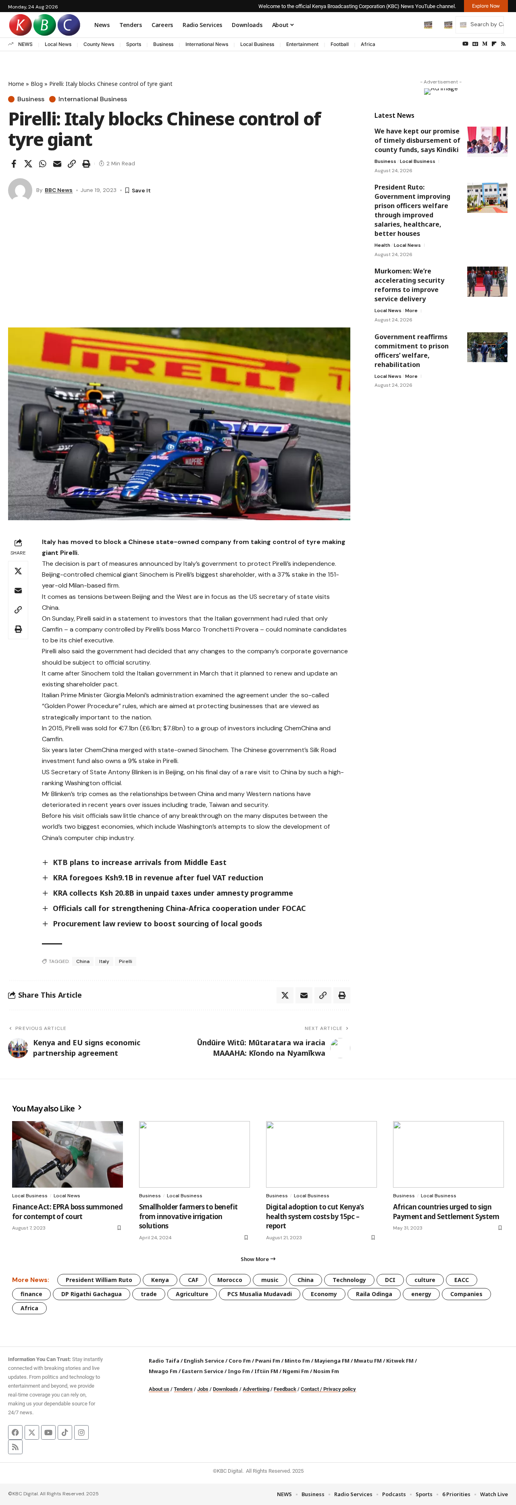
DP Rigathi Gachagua (91, 1294)
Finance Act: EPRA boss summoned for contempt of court (67, 1211)
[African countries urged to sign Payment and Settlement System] (448, 1154)
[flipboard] (494, 44)
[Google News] (475, 44)
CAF (193, 1280)
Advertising (256, 1389)
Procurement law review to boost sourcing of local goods (157, 923)
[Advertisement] (179, 267)
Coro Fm (240, 1360)
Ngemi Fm (296, 1371)
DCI (390, 1280)
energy (421, 1294)
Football (340, 44)
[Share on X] (28, 163)
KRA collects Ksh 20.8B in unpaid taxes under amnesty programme (174, 893)
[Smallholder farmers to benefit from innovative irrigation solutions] (194, 1154)
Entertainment (302, 44)
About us (159, 1389)
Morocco (229, 1280)
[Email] (57, 163)
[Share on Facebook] (13, 163)
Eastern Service (202, 1371)
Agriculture (192, 1294)
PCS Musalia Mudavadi (259, 1294)
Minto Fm (297, 1360)
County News (98, 44)
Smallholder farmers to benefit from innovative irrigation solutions (188, 1216)
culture (424, 1280)
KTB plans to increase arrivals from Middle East (140, 862)
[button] (411, 24)
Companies (466, 1294)
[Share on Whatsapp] (42, 163)
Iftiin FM (266, 1371)
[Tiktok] (65, 1432)
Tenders (183, 1389)
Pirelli (125, 961)
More (411, 310)
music (270, 1280)
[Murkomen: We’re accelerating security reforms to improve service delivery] (487, 282)
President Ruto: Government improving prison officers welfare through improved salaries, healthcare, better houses (412, 210)
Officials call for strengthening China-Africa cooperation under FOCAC (179, 908)
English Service (204, 1360)
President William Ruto (99, 1280)
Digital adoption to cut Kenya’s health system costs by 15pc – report (315, 1216)
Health (382, 245)
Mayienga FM (332, 1360)
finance (31, 1294)
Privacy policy (339, 1389)
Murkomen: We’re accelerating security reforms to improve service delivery (409, 285)
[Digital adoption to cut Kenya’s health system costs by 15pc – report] (321, 1154)
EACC (461, 1280)
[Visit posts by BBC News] (20, 190)
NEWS (25, 44)
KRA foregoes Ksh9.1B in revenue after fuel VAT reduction (158, 877)
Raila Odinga (374, 1294)
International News (206, 44)
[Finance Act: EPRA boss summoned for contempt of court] (67, 1154)
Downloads (225, 1389)
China (82, 961)
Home (16, 84)
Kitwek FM (400, 1360)
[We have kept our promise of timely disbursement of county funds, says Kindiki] (487, 142)
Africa (368, 44)
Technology (349, 1280)
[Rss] (503, 44)
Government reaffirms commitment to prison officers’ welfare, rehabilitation (412, 350)
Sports (133, 44)
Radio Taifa (164, 1360)
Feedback (285, 1389)
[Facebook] (15, 1432)
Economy (324, 1294)
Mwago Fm (163, 1371)
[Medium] (484, 44)
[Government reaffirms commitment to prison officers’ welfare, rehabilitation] (487, 347)
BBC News (59, 190)
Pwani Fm (267, 1360)
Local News (58, 44)
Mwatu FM (368, 1360)
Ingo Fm (239, 1371)
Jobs (202, 1389)
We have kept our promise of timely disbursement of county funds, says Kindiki (417, 140)
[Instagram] (81, 1432)
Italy (104, 961)
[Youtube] (48, 1432)
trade (149, 1294)
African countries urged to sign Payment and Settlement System (446, 1211)
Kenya (160, 1280)
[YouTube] (465, 44)
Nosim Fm (325, 1371)
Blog (37, 84)
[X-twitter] (32, 1432)
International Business (92, 99)
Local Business (257, 44)
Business (163, 44)
